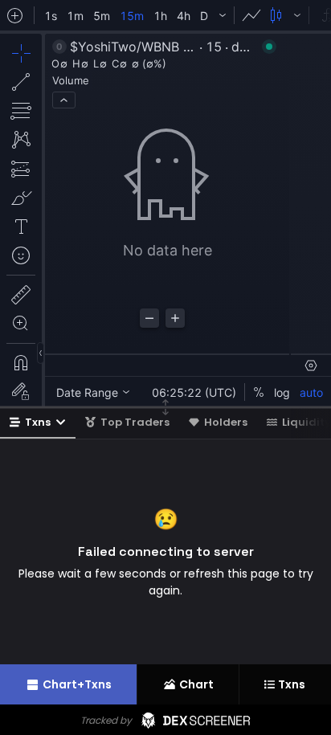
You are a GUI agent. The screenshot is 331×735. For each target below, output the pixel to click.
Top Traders (135, 422)
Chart (196, 684)
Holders (225, 422)
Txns (38, 422)
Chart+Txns (77, 684)
